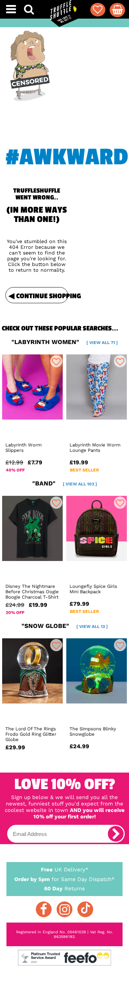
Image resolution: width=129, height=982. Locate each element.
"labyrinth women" (64, 341)
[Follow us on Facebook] (44, 909)
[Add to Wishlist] (56, 361)
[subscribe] (116, 834)
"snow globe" (65, 625)
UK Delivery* (65, 869)
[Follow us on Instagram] (64, 909)
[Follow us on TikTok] (85, 909)
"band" (64, 483)
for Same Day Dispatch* (64, 879)
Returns (64, 888)
